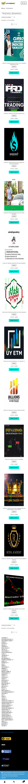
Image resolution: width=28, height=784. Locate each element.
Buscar (14, 782)
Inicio (4, 8)
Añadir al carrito (14, 72)
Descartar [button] (3, 777)
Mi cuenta (4, 782)
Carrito (21, 781)
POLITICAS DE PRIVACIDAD (7, 732)
